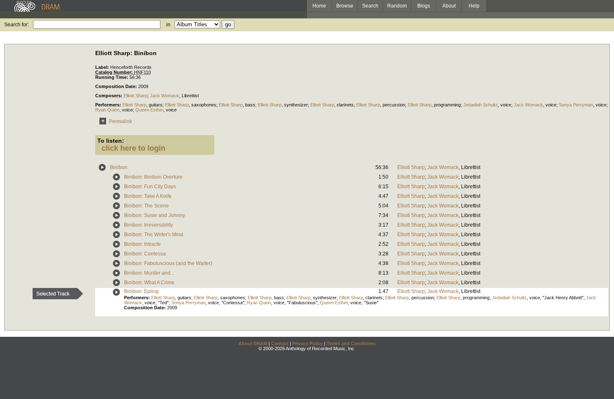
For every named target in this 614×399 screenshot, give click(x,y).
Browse (344, 6)
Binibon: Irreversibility (148, 225)
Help (474, 6)
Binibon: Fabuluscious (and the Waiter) (168, 263)
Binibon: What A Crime (149, 282)
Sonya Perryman (576, 104)
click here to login (133, 148)
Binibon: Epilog (141, 291)
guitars (155, 104)
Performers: (108, 104)
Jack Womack (164, 95)
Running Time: (112, 77)
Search (370, 6)
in (168, 25)
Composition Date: (116, 86)
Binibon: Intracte (142, 244)
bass (250, 104)
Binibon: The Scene (146, 206)
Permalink (120, 121)
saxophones (203, 104)
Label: (102, 67)
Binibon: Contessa (145, 254)
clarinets (345, 104)
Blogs (423, 6)
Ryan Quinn (107, 109)
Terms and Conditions (351, 343)
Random (397, 6)
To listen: (110, 140)
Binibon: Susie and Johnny (154, 215)
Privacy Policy (307, 343)
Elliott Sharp (135, 95)
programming (447, 104)
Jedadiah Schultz (480, 104)
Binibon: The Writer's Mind (153, 234)
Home (319, 6)
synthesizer (296, 104)
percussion (394, 104)
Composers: (109, 95)
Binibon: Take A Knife (148, 196)
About (449, 6)
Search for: (16, 25)
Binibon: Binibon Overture (153, 177)
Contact (280, 343)
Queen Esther (149, 109)
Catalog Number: (114, 72)
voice (505, 104)
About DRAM (252, 343)
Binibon (118, 167)
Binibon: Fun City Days (150, 186)
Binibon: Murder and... (149, 273)
